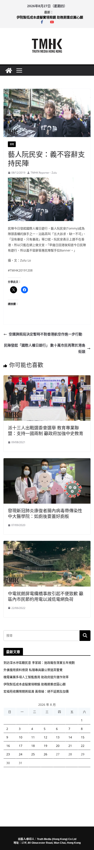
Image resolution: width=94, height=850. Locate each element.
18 (33, 746)
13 (57, 737)
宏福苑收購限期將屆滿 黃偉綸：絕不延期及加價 (36, 691)
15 (82, 737)
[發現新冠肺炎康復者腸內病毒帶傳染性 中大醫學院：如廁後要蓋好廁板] (47, 461)
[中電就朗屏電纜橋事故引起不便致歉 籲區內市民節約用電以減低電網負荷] (47, 544)
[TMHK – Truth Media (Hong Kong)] (8, 70)
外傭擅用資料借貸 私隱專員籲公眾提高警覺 (33, 670)
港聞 (12, 144)
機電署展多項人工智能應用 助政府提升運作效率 (36, 677)
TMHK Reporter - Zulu (44, 172)
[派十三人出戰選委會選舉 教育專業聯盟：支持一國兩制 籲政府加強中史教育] (47, 378)
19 (45, 746)
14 (70, 737)
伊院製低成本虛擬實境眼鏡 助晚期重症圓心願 (50, 17)
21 (70, 746)
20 (57, 746)
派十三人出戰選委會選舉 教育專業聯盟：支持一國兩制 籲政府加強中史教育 (45, 430)
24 (20, 754)
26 (45, 754)
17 (20, 746)
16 (8, 746)
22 (82, 746)
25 (33, 754)
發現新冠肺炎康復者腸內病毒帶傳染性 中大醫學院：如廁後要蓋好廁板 (45, 513)
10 (20, 737)
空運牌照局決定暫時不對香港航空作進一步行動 (45, 334)
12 (45, 737)
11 (33, 737)
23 (8, 754)
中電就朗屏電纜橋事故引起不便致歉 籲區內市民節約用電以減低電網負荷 (45, 596)
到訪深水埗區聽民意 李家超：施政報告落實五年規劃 (39, 663)
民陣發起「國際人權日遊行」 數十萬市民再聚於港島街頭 (44, 348)
